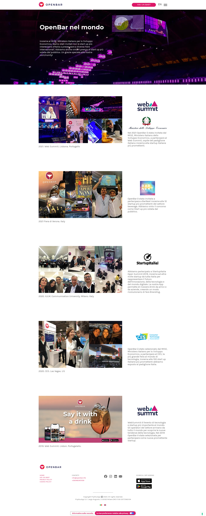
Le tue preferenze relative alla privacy (112, 513)
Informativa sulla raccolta (82, 513)
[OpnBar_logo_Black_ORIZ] (55, 5)
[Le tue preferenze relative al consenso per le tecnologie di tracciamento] (202, 514)
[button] (165, 4)
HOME (42, 475)
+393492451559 (78, 480)
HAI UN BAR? (45, 477)
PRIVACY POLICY (46, 480)
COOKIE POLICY (45, 482)
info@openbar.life (79, 478)
